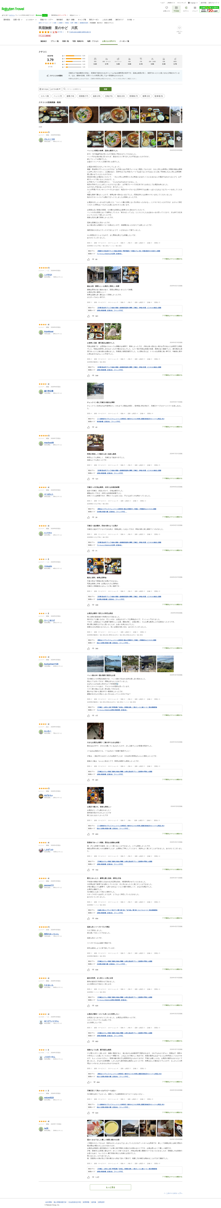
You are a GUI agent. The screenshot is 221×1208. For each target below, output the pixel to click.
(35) (78, 41)
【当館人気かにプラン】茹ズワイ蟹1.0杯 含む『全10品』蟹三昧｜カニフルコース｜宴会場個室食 (127, 910)
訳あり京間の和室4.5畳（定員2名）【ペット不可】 (113, 643)
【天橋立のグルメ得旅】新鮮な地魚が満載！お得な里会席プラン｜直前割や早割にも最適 (124, 771)
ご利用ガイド (171, 3)
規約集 (93, 1202)
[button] (53, 114)
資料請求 (101, 1202)
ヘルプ (162, 3)
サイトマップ (181, 3)
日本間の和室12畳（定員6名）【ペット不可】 (112, 512)
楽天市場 (203, 3)
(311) (109, 41)
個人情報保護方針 (60, 1202)
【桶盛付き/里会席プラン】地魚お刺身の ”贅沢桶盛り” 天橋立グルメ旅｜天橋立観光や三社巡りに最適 (128, 251)
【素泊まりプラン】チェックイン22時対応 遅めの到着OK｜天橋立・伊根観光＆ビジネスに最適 (126, 509)
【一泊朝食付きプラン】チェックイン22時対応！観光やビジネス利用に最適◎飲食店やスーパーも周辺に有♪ (130, 419)
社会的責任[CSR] (75, 1202)
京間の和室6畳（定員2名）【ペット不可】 (110, 310)
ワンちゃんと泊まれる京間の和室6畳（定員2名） (112, 710)
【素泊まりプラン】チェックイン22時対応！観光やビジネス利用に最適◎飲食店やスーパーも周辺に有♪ (129, 1074)
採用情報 (86, 1202)
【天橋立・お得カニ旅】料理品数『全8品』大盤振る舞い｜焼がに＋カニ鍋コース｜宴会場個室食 (127, 707)
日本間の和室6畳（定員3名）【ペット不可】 (111, 599)
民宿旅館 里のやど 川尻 (58, 27)
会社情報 (48, 1202)
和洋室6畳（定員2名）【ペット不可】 (109, 421)
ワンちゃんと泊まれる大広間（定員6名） (110, 254)
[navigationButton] (179, 114)
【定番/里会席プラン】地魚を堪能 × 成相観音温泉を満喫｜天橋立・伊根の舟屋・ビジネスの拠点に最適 (129, 308)
